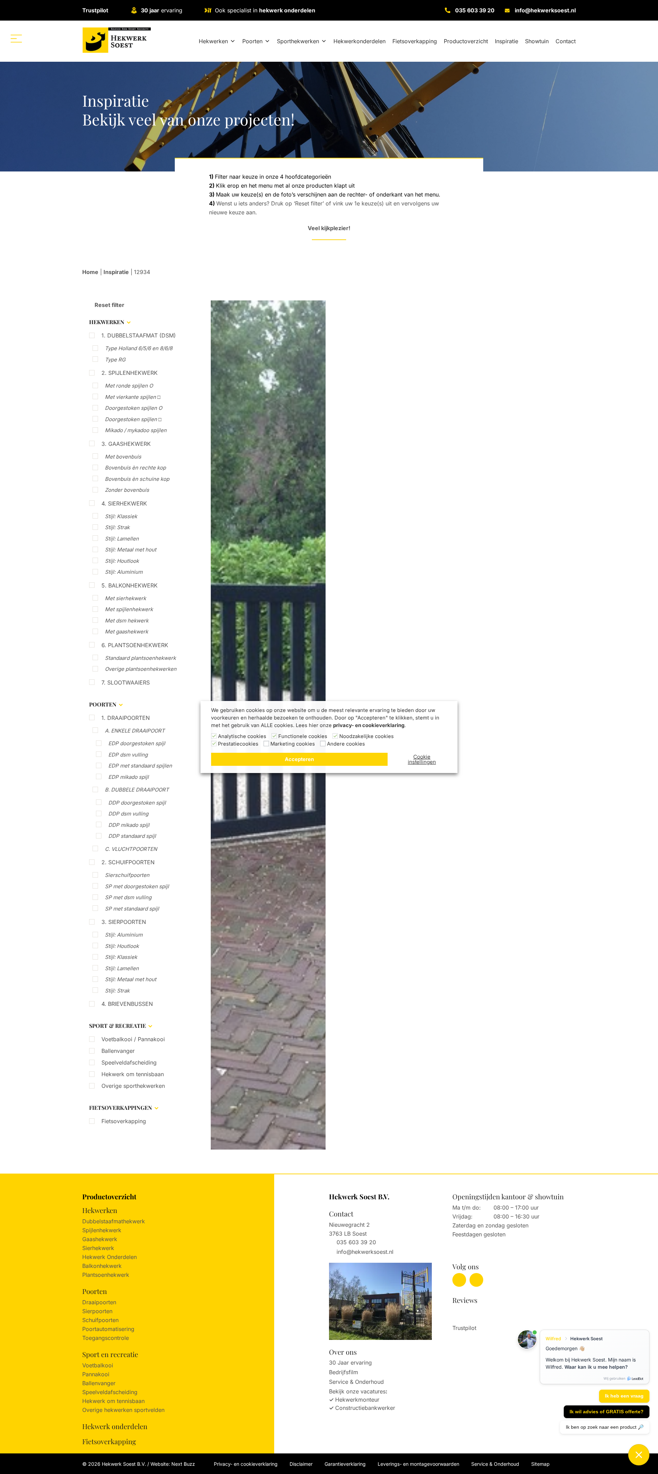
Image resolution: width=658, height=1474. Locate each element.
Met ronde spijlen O (129, 385)
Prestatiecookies (238, 744)
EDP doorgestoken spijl (136, 743)
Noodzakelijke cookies (366, 736)
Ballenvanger (118, 1050)
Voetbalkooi (97, 1365)
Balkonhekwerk (102, 1265)
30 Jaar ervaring (350, 1362)
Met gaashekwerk (126, 631)
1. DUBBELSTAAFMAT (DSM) (138, 335)
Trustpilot (95, 10)
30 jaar (150, 10)
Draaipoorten (99, 1302)
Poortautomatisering (108, 1329)
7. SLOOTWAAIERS (125, 682)
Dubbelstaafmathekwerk (113, 1221)
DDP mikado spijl (128, 825)
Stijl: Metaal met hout (130, 549)
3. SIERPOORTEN (123, 921)
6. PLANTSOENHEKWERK (134, 645)
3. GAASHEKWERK (126, 443)
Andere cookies (346, 744)
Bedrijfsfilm (343, 1372)
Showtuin (537, 41)
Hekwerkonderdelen (359, 41)
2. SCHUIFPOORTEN (128, 862)
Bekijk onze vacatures (357, 1391)
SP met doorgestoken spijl (137, 886)
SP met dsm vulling (128, 897)
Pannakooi (95, 1374)
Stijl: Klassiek (121, 516)
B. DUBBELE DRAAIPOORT (137, 789)
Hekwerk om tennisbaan (132, 1074)
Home (90, 272)
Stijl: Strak (117, 527)
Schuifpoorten (100, 1320)
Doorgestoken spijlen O (133, 408)
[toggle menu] (16, 38)
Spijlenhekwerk (101, 1230)
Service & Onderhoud (356, 1381)
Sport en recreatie (110, 1354)
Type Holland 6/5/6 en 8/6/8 (138, 348)
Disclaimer (301, 1464)
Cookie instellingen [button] (422, 759)
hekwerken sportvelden (134, 1409)
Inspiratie (506, 41)
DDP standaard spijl (132, 836)
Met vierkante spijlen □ (132, 397)
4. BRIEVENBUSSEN (127, 1003)
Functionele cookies (302, 736)
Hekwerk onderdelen (114, 1426)
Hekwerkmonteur (357, 1399)
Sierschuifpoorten (127, 875)
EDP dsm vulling (128, 754)
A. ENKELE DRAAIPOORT (135, 730)
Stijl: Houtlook (122, 561)
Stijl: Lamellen (122, 538)
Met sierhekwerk (125, 598)
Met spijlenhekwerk (129, 609)
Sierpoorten (97, 1311)
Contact (566, 41)
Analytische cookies (242, 736)
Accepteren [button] (299, 759)
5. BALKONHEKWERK (129, 585)
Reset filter (108, 304)
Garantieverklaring (345, 1464)
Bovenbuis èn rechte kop (135, 467)
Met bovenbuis (123, 456)
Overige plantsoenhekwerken (140, 669)
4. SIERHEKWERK (124, 503)
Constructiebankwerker (365, 1407)
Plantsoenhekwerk (105, 1274)
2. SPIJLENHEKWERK (129, 372)
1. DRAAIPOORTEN (125, 717)
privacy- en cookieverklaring (368, 725)
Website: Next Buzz (172, 1464)
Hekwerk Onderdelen (109, 1256)
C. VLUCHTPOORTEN (131, 849)
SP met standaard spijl (132, 908)
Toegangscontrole (105, 1337)
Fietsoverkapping (414, 41)
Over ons (343, 1351)
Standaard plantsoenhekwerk (140, 658)
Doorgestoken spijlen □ (133, 419)
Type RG (115, 359)
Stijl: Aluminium (124, 572)
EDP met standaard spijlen (140, 765)
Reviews (464, 1300)
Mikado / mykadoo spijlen (136, 430)
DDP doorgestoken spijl (137, 802)
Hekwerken (213, 41)
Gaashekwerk (99, 1239)
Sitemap (540, 1464)
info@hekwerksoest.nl (545, 10)
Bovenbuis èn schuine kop (137, 479)
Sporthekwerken (298, 41)
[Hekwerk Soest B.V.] (116, 40)
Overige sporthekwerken (133, 1085)
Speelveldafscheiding (129, 1062)
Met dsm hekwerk (126, 620)
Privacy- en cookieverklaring (246, 1464)
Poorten (252, 41)
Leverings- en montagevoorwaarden (418, 1464)
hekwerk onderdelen (287, 10)
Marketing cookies (292, 744)
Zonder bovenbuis (127, 490)
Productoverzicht (466, 41)
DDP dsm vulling (128, 813)
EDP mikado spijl (128, 777)
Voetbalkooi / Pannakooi (133, 1039)
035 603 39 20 (475, 10)
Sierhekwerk (98, 1248)
